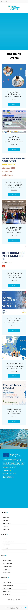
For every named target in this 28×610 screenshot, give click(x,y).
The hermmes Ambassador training (14, 93)
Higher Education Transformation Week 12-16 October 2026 (14, 274)
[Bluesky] (1, 1)
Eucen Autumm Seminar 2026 (14, 410)
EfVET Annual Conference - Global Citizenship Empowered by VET (14, 319)
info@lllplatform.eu (9, 477)
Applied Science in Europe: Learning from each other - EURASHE (14, 364)
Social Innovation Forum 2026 (14, 229)
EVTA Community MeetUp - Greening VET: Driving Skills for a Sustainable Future (14, 183)
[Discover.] (26, 608)
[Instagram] (5, 1)
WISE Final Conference (14, 138)
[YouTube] (19, 600)
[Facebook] (3, 1)
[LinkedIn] (6, 1)
